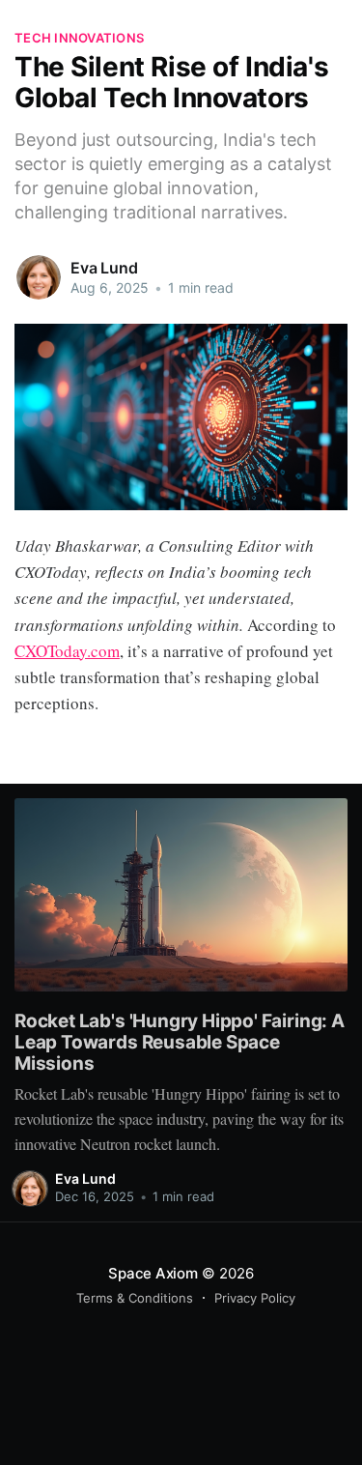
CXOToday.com (67, 651)
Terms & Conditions (134, 1298)
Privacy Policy (254, 1298)
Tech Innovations (79, 37)
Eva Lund (104, 267)
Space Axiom (153, 1273)
